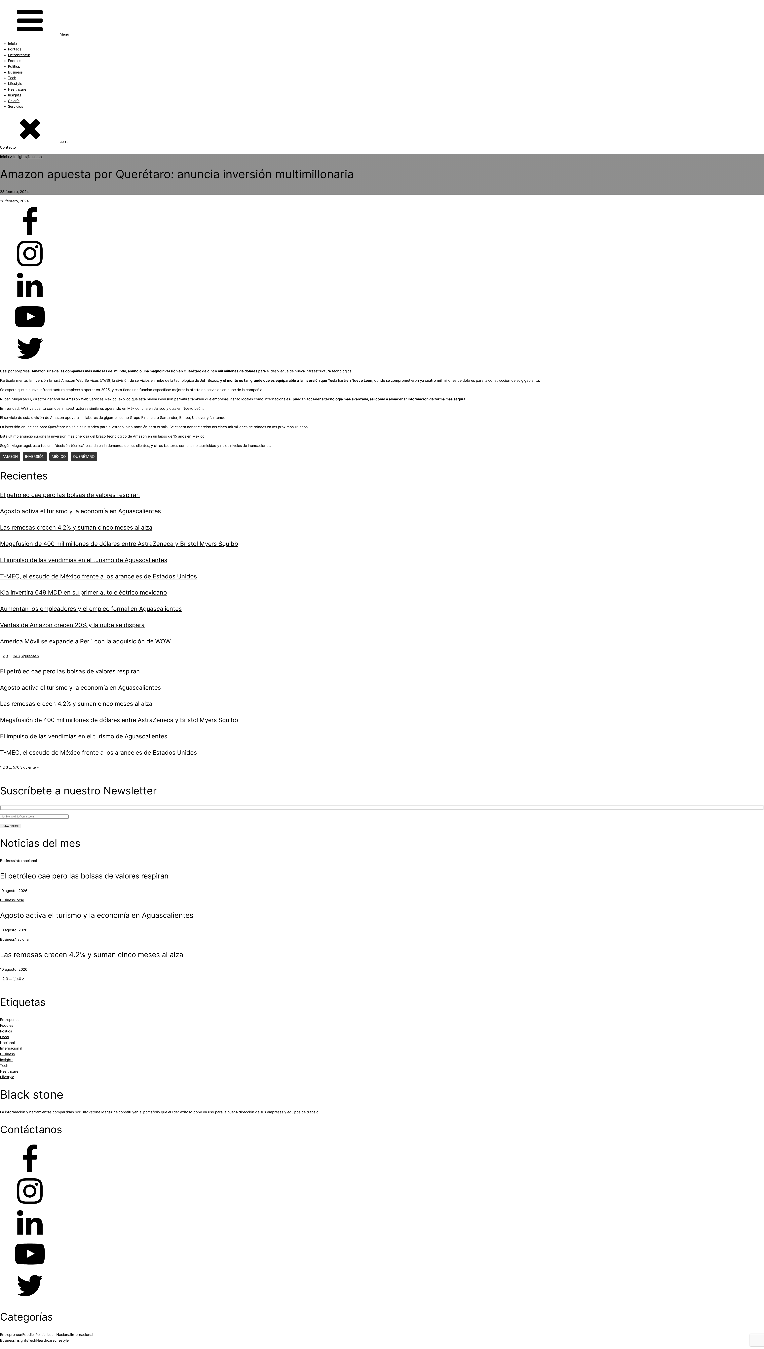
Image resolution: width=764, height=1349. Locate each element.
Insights (14, 95)
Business (15, 72)
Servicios (15, 106)
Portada (14, 49)
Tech (12, 78)
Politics (14, 66)
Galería (13, 101)
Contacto (8, 147)
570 (16, 767)
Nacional (35, 157)
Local (19, 900)
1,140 (17, 979)
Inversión (35, 456)
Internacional (26, 861)
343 (16, 656)
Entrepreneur (19, 55)
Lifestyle (15, 83)
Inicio (12, 44)
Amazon (10, 456)
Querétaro (84, 456)
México (59, 456)
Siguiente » (30, 656)
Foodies (14, 61)
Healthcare (17, 89)
